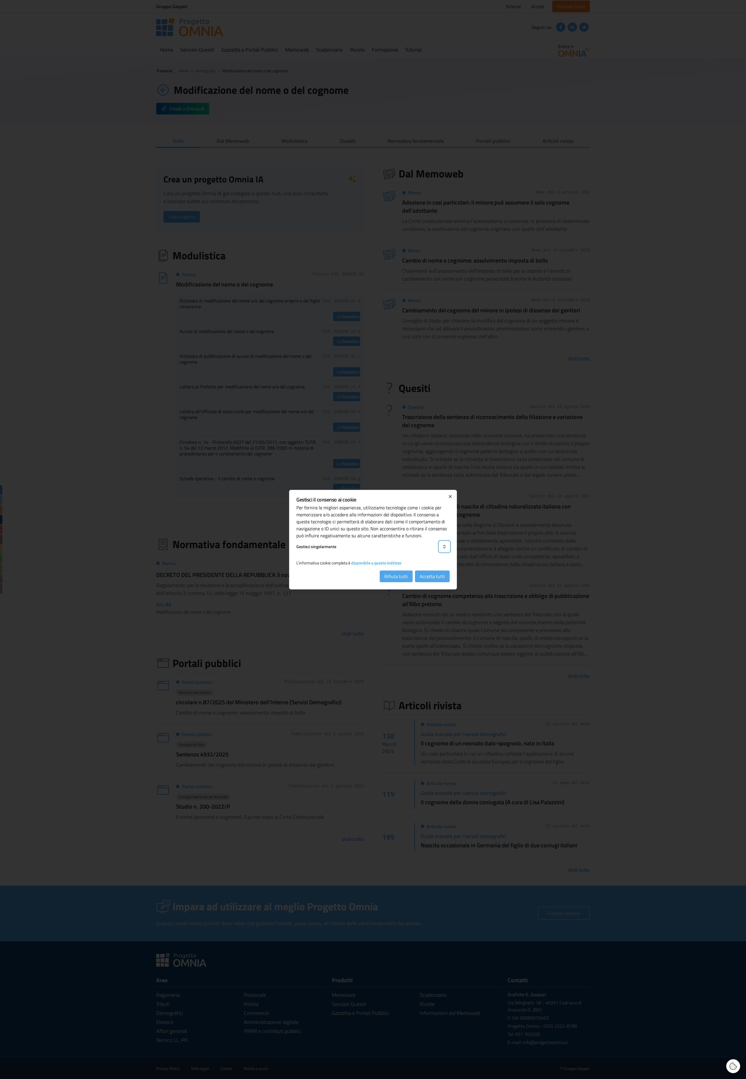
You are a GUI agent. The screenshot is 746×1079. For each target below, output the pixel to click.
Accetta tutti (432, 576)
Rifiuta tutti (396, 576)
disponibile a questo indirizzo (376, 563)
